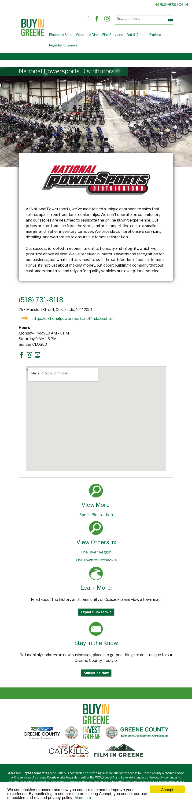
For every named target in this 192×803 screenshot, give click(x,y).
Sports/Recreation (96, 515)
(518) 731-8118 (41, 300)
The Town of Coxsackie (96, 560)
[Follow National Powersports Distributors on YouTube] (39, 356)
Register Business (63, 45)
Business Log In (174, 5)
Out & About (136, 35)
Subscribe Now (96, 673)
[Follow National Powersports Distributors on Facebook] (23, 356)
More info (82, 797)
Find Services (112, 35)
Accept (167, 789)
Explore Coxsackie (96, 612)
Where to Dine (87, 35)
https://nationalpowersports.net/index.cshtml (73, 318)
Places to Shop (61, 35)
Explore (155, 35)
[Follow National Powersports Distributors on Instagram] (31, 356)
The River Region (96, 552)
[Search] (170, 20)
